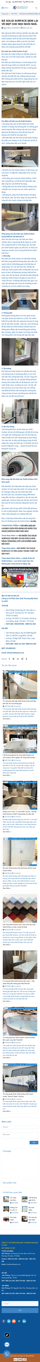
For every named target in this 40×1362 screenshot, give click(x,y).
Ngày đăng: (7, 28)
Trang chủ (5, 14)
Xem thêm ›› (7, 719)
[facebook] (4, 1321)
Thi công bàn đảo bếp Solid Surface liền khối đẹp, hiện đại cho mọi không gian (19, 702)
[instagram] (19, 1321)
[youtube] (14, 1321)
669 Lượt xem (27, 28)
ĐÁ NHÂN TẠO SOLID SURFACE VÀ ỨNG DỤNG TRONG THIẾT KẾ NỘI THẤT (20, 551)
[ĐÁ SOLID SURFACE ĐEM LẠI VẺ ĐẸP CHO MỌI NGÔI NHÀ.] (20, 8)
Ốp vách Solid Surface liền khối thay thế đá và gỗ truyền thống (19, 869)
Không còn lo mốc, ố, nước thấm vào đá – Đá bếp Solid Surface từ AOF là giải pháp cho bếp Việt (19, 813)
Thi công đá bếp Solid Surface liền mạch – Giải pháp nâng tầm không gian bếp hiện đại (18, 982)
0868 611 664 (29, 2)
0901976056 (18, 2)
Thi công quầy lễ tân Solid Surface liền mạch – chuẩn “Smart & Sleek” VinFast (18, 1095)
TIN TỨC (14, 14)
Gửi (34, 1142)
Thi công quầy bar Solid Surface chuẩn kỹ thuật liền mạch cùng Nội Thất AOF (19, 1039)
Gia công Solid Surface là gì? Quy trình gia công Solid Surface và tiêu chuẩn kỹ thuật (19, 926)
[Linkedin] (18, 659)
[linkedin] (24, 1321)
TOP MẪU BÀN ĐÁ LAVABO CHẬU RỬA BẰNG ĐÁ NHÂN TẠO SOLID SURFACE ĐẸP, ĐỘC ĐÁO (19, 528)
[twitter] (9, 1321)
